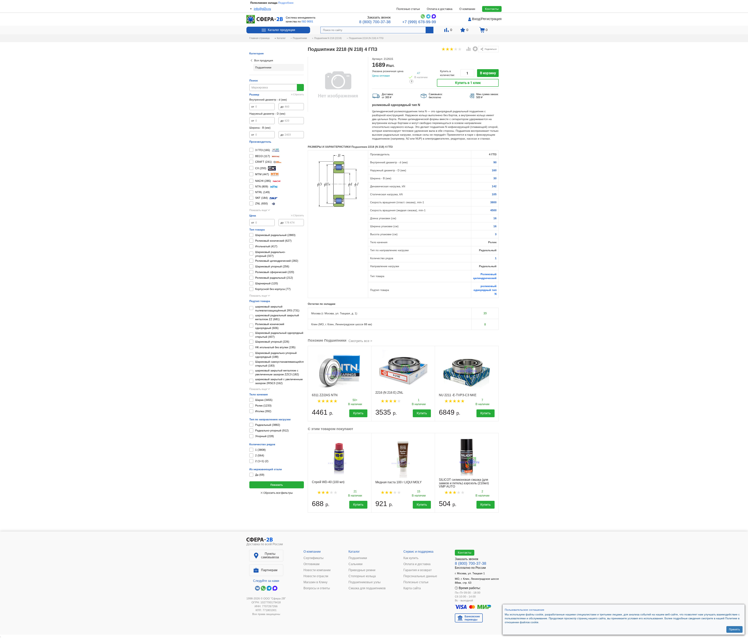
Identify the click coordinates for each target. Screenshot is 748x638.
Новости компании (317, 570)
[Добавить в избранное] (475, 49)
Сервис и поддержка (418, 552)
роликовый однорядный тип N (485, 290)
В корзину (488, 73)
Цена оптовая (381, 75)
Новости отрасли (315, 576)
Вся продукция (263, 60)
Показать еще (258, 210)
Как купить (410, 558)
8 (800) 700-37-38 (375, 22)
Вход (476, 19)
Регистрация (491, 19)
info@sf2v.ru (262, 9)
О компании (467, 9)
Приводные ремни (361, 570)
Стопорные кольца (362, 576)
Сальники (355, 564)
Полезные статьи (408, 9)
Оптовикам (311, 564)
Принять (734, 629)
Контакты (492, 9)
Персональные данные (420, 576)
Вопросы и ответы (316, 588)
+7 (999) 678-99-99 (419, 22)
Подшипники (357, 558)
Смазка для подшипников (367, 588)
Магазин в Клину (315, 582)
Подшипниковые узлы (364, 582)
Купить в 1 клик (468, 83)
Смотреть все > (360, 341)
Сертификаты (313, 558)
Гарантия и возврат (417, 570)
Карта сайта (412, 588)
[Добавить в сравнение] (468, 49)
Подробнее (283, 2)
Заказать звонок (379, 17)
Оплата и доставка (439, 9)
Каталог (354, 552)
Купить (358, 413)
